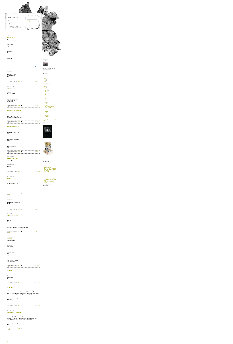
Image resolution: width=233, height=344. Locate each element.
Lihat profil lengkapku (46, 71)
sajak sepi (8, 178)
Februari (46, 101)
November (46, 90)
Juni (45, 95)
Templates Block (18, 339)
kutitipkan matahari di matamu (13, 158)
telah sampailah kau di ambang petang (14, 312)
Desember (46, 89)
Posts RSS (28, 20)
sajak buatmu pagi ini (11, 37)
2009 (45, 87)
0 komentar (38, 105)
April (45, 98)
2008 (45, 120)
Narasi (45, 78)
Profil (45, 79)
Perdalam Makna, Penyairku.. (12, 215)
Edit (27, 22)
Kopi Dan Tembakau (48, 66)
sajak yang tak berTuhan (11, 72)
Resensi (45, 81)
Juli (45, 94)
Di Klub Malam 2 (10, 270)
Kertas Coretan (12, 17)
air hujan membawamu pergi (12, 200)
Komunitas (45, 77)
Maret (46, 99)
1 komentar (38, 81)
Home (28, 18)
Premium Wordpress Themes (11, 340)
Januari (46, 102)
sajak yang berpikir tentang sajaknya (14, 110)
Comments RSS (29, 21)
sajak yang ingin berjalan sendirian (13, 126)
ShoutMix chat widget (46, 205)
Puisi (9, 68)
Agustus (46, 93)
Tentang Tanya (9, 238)
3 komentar (38, 66)
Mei (45, 97)
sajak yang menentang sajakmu (13, 88)
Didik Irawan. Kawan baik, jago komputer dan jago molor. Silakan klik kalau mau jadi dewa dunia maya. (50, 169)
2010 (45, 86)
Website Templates (18, 340)
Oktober (46, 91)
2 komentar (38, 192)
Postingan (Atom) (12, 334)
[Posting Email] (21, 66)
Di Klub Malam (10, 287)
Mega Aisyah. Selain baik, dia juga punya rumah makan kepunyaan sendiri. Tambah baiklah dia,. (50, 179)
